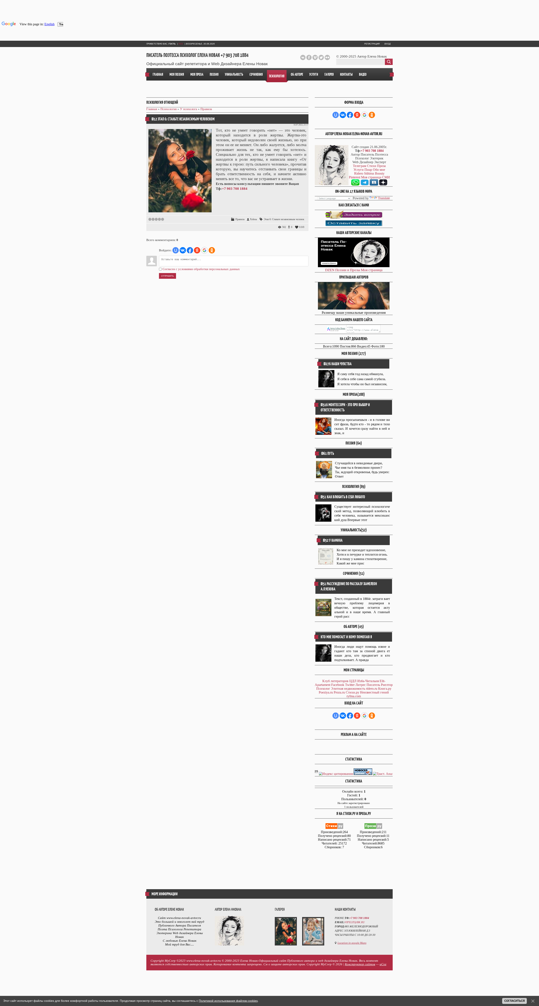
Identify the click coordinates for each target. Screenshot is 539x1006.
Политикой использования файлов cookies (228, 1000)
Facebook (337, 685)
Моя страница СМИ (375, 177)
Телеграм (359, 166)
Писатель (373, 685)
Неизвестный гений (374, 692)
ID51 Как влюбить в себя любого (343, 497)
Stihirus (369, 173)
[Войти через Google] (204, 250)
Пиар (368, 169)
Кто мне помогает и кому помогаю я (346, 637)
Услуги (359, 169)
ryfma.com (354, 696)
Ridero (358, 173)
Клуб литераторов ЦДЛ (339, 681)
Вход (387, 44)
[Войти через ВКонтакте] (183, 250)
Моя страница (372, 270)
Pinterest (354, 177)
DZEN (329, 270)
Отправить (167, 276)
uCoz (383, 964)
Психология (168, 109)
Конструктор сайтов (360, 964)
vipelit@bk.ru (355, 922)
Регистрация (372, 44)
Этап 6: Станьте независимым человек (284, 219)
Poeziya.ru (326, 692)
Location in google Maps (352, 942)
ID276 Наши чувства (338, 363)
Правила (206, 109)
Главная (151, 109)
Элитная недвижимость (348, 688)
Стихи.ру (352, 692)
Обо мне (379, 169)
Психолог (323, 688)
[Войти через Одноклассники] (212, 250)
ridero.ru (371, 688)
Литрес (360, 685)
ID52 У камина (333, 540)
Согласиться (514, 1000)
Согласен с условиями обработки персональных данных (201, 269)
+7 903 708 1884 (234, 189)
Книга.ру (384, 688)
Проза (381, 166)
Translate (384, 198)
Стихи (371, 166)
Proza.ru (339, 692)
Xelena (253, 219)
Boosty (379, 173)
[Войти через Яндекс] (197, 250)
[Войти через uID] (175, 250)
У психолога (188, 109)
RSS (181, 44)
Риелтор (387, 685)
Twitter (350, 685)
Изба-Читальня (368, 681)
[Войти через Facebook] (190, 250)
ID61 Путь (327, 453)
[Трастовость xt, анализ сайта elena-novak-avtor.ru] (391, 774)
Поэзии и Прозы (347, 270)
